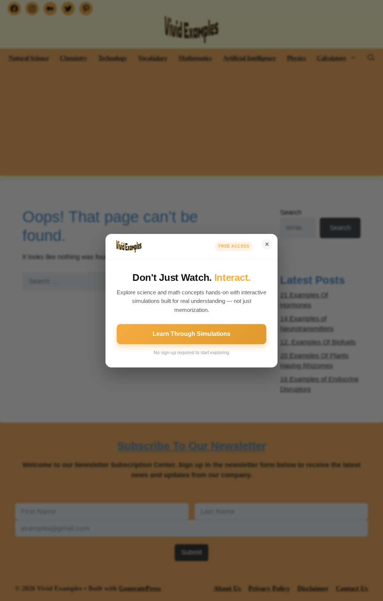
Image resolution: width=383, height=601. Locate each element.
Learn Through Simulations (191, 334)
